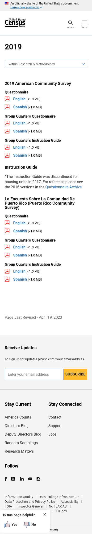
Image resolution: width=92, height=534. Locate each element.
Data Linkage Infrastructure (59, 497)
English (19, 99)
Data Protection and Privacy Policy (30, 501)
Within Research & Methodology (31, 64)
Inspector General (30, 506)
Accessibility (70, 501)
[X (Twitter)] (13, 479)
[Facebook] (7, 479)
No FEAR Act (58, 506)
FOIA (8, 506)
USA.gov (60, 511)
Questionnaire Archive (63, 187)
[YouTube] (30, 479)
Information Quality (19, 497)
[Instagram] (38, 479)
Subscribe (75, 374)
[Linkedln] (22, 479)
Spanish (20, 107)
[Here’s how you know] (46, 5)
